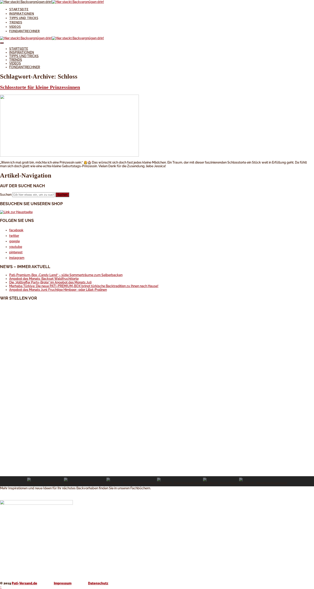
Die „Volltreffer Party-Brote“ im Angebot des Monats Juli (50, 282)
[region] (157, 395)
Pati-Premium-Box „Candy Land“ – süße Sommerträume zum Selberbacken (66, 275)
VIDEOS (15, 26)
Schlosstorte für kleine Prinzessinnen (40, 87)
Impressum (62, 583)
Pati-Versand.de (24, 583)
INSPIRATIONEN (21, 13)
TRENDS (15, 22)
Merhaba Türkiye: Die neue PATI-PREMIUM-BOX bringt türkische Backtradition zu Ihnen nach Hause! (83, 286)
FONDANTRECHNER (24, 31)
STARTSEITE (19, 9)
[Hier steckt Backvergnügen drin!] (26, 2)
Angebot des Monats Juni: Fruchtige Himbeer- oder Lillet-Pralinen (58, 290)
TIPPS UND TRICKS (23, 18)
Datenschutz (98, 583)
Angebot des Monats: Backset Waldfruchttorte (44, 278)
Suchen (5, 194)
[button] (157, 465)
